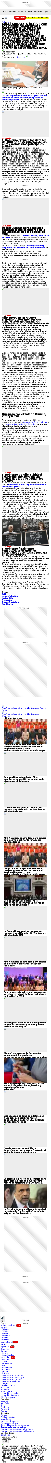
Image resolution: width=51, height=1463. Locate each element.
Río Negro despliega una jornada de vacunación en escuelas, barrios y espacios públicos (24, 1085)
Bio (3, 1366)
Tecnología (7, 1368)
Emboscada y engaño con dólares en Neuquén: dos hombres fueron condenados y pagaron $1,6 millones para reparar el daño (24, 1119)
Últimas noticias (9, 12)
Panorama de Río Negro (13, 1378)
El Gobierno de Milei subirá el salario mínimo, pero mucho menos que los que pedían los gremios (22, 477)
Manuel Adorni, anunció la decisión (25, 237)
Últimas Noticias (10, 1325)
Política (5, 22)
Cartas (5, 1384)
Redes (3, 1344)
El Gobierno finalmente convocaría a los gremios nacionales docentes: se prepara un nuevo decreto (24, 551)
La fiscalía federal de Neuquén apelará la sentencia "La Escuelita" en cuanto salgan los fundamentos (25, 1211)
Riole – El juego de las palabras (15, 1425)
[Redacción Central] (3, 50)
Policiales (5, 1387)
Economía (5, 1336)
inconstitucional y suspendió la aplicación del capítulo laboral (24, 246)
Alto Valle (5, 1403)
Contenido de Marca (10, 1395)
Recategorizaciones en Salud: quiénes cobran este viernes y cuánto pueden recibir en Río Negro (25, 1024)
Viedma (4, 1411)
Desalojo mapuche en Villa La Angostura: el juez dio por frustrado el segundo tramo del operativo (25, 1150)
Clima (4, 1362)
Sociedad (5, 1360)
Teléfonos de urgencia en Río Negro (17, 1429)
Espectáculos (8, 1355)
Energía (4, 1334)
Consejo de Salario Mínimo (35, 422)
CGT (3, 103)
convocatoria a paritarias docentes (20, 424)
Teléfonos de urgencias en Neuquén (17, 1431)
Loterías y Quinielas (10, 1421)
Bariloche (38, 12)
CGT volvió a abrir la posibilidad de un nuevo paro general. (24, 485)
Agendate (7, 1347)
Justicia (5, 1332)
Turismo (4, 1338)
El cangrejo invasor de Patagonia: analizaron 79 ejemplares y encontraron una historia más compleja (25, 1055)
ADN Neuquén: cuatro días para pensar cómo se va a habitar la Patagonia (25, 839)
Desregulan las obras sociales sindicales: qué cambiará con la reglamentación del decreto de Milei (23, 231)
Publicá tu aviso (8, 1417)
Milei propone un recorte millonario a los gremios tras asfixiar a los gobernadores (22, 319)
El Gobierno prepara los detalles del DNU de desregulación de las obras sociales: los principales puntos (24, 143)
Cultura (4, 1351)
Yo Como (6, 1370)
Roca (30, 12)
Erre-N (5, 1353)
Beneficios (5, 1435)
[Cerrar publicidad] (2, 1317)
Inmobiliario (6, 1391)
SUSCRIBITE (37, 18)
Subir (5, 1441)
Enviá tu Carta (8, 1386)
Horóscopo (7, 1364)
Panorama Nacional (11, 1382)
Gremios (5, 1330)
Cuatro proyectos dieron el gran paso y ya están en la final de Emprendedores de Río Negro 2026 (25, 994)
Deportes (5, 1349)
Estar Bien (7, 1357)
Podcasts (5, 1389)
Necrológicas (7, 1419)
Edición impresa (8, 1397)
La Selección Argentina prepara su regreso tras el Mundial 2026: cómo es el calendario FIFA (25, 809)
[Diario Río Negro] (6, 18)
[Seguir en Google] (3, 91)
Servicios (5, 1340)
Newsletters (9, 1342)
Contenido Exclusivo (10, 1393)
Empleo (4, 1415)
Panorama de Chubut (11, 1380)
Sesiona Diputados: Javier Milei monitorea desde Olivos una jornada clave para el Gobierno (24, 779)
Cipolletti (5, 1409)
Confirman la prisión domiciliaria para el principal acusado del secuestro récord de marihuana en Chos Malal (25, 1180)
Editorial (6, 1374)
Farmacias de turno (9, 1423)
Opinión (4, 1372)
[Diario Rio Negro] (3, 1444)
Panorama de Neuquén (12, 1376)
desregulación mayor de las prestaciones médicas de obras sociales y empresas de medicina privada (24, 97)
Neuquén (22, 12)
